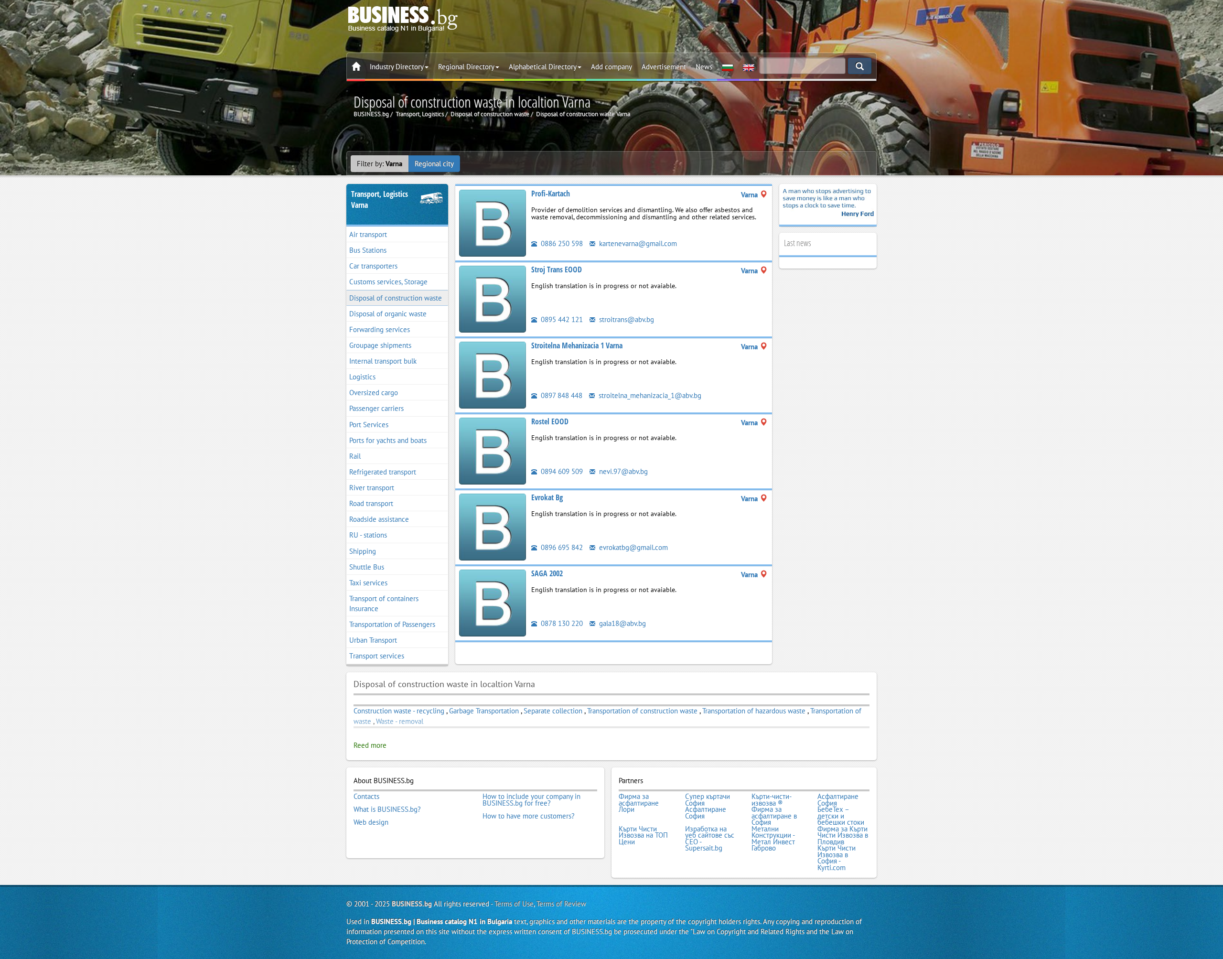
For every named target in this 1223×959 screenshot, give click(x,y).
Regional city (434, 163)
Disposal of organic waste (388, 313)
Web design (371, 822)
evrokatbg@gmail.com (632, 547)
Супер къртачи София (707, 799)
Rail (355, 456)
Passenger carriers (376, 408)
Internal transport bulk (383, 361)
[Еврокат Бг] (492, 526)
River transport (371, 487)
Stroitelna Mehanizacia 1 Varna (576, 345)
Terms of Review (561, 903)
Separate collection (553, 710)
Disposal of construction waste (395, 297)
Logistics (362, 376)
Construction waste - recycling (400, 710)
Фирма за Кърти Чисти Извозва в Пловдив (842, 835)
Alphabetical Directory (543, 66)
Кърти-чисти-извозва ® (771, 799)
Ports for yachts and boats (388, 440)
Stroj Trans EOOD (556, 269)
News (704, 66)
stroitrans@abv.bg (625, 319)
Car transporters (373, 265)
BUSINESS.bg (412, 903)
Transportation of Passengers (392, 624)
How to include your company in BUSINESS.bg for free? (531, 799)
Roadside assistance (379, 519)
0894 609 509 (561, 471)
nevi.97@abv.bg (622, 471)
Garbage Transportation (484, 710)
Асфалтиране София (837, 799)
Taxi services (368, 582)
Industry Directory (397, 66)
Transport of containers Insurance (383, 603)
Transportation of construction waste (643, 710)
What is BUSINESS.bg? (387, 809)
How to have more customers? (529, 816)
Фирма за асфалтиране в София (774, 816)
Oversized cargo (373, 392)
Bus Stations (367, 250)
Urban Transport (373, 640)
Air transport (368, 234)
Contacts (366, 796)
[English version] (748, 67)
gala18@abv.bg (621, 623)
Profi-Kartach (550, 193)
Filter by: (379, 163)
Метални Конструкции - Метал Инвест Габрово (773, 838)
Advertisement (664, 66)
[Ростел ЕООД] (492, 450)
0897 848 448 (560, 395)
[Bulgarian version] (727, 67)
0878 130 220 (561, 623)
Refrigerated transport (382, 471)
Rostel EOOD (550, 421)
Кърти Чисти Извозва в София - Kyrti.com (836, 858)
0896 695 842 (561, 547)
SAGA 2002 (547, 573)
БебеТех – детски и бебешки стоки (840, 816)
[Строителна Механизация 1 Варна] (492, 374)
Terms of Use (514, 903)
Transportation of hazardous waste (753, 710)
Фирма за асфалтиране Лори (639, 803)
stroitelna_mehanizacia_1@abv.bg (649, 395)
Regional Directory (466, 66)
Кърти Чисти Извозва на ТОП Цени (643, 835)
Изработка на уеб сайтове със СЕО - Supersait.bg (709, 838)
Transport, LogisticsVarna (379, 199)
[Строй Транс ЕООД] (492, 298)
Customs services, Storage (388, 281)
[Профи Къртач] (492, 222)
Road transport (371, 503)
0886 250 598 (561, 243)
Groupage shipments (380, 345)
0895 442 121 (561, 319)
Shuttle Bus (366, 566)
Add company (611, 66)
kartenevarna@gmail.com (637, 243)
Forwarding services (379, 329)
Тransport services (376, 655)
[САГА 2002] (492, 602)
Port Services (368, 424)
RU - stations (368, 534)
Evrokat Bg (547, 497)
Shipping (362, 551)
